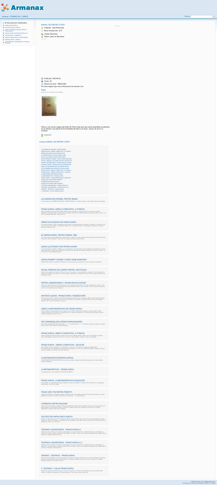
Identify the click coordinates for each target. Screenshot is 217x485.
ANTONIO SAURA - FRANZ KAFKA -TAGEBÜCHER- (56, 164)
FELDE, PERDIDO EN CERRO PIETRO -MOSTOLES (56, 160)
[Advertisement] (62, 57)
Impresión (47, 135)
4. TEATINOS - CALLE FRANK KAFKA (52, 191)
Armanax (5, 16)
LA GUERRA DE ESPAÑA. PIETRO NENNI (53, 149)
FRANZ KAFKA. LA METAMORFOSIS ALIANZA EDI (56, 177)
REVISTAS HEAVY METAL (13, 27)
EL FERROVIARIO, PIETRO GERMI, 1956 (53, 155)
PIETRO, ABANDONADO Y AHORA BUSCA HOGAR (56, 162)
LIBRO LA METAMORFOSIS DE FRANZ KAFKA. (55, 166)
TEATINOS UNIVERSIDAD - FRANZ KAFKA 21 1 (55, 187)
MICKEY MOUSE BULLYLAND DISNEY (16, 37)
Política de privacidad (197, 483)
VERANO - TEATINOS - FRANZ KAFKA (52, 189)
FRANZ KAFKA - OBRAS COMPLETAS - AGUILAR (55, 172)
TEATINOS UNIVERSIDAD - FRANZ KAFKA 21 (54, 185)
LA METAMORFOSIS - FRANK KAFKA (52, 176)
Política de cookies (210, 483)
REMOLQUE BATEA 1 (11, 25)
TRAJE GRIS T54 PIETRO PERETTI (51, 179)
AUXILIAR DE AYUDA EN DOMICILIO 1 (16, 33)
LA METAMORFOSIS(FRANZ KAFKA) (52, 174)
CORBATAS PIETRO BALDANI (50, 181)
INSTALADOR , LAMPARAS (13, 35)
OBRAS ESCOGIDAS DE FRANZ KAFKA (53, 153)
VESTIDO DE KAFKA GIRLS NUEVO (52, 183)
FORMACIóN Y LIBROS (19, 16)
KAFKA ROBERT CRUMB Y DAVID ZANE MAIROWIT (56, 159)
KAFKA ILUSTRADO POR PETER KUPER (53, 157)
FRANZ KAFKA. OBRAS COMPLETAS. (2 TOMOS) (56, 170)
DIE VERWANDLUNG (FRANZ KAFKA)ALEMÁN (55, 168)
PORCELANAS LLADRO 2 (13, 39)
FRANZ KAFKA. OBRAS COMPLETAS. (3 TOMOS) (56, 151)
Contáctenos (186, 483)
